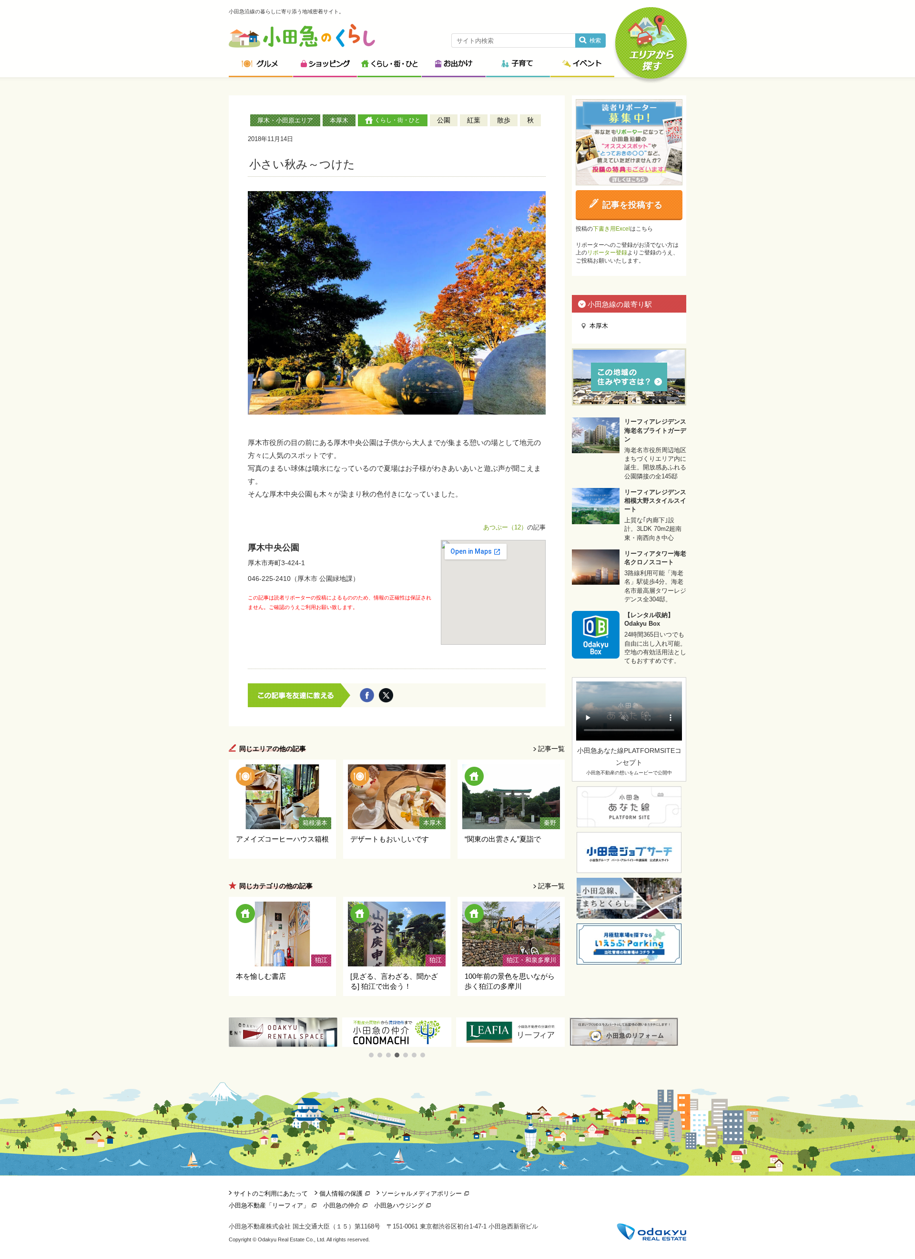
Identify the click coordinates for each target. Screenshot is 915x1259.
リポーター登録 (607, 252)
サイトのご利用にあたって (271, 1193)
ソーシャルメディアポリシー (421, 1193)
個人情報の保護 (341, 1193)
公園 (443, 120)
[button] (371, 1055)
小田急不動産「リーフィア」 (269, 1205)
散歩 (503, 120)
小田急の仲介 (341, 1205)
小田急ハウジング (399, 1205)
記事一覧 (551, 748)
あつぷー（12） (505, 527)
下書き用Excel (611, 228)
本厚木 (339, 120)
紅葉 (473, 120)
